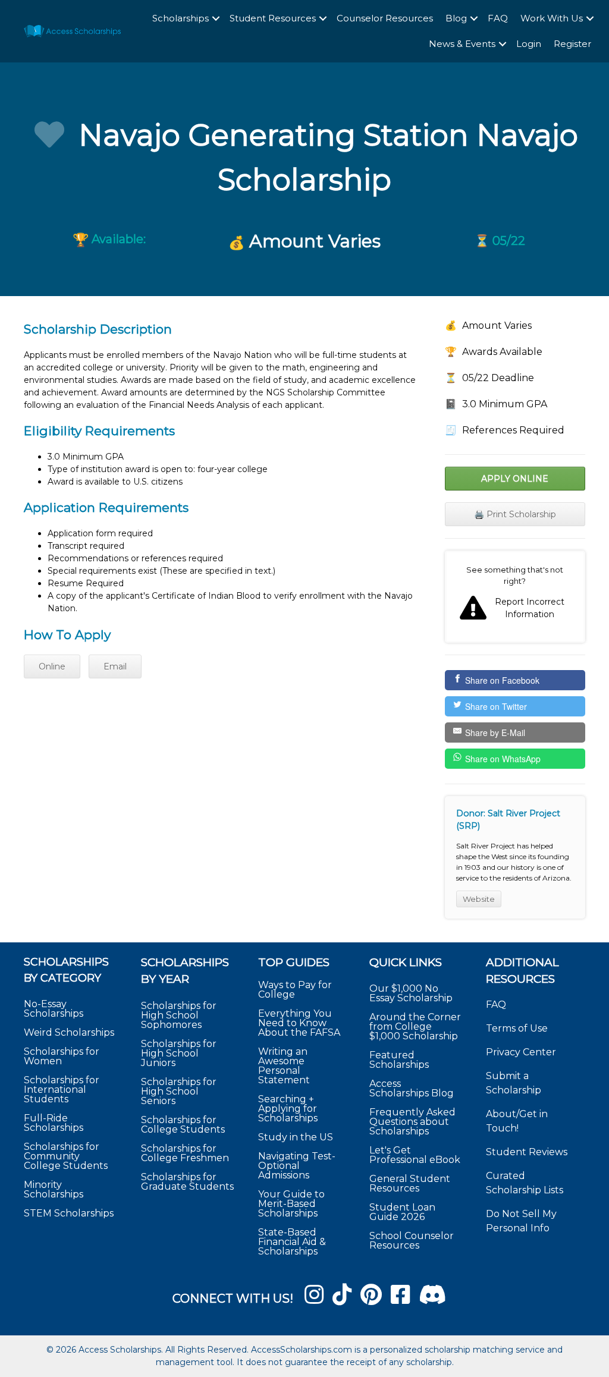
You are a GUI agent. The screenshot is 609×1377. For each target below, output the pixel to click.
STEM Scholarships (69, 1213)
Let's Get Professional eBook (414, 1155)
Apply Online (514, 478)
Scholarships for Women (61, 1056)
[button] (216, 19)
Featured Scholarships (400, 1059)
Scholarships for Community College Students (66, 1156)
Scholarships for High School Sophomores (178, 1015)
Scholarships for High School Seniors (178, 1091)
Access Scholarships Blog (411, 1088)
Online (52, 666)
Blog (456, 18)
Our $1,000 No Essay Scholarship (411, 993)
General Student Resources (409, 1183)
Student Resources (273, 18)
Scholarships (180, 18)
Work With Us (551, 18)
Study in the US (295, 1137)
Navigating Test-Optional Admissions (296, 1165)
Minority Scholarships (53, 1189)
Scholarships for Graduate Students (187, 1181)
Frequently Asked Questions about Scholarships (412, 1121)
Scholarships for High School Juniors (178, 1053)
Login (528, 43)
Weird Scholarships (69, 1032)
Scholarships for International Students (61, 1089)
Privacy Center (521, 1052)
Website (479, 899)
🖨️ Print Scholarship (515, 514)
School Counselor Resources (411, 1240)
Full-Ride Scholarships (53, 1122)
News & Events (462, 43)
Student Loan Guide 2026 (402, 1212)
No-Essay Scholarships (53, 1008)
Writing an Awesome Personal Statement (284, 1066)
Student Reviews (526, 1152)
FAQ (498, 18)
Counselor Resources (385, 18)
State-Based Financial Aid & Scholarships (292, 1242)
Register (572, 43)
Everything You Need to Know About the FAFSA (299, 1023)
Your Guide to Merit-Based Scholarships (291, 1204)
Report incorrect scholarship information (515, 596)
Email (115, 666)
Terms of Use (517, 1028)
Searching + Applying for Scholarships (288, 1108)
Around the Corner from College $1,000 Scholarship (415, 1026)
